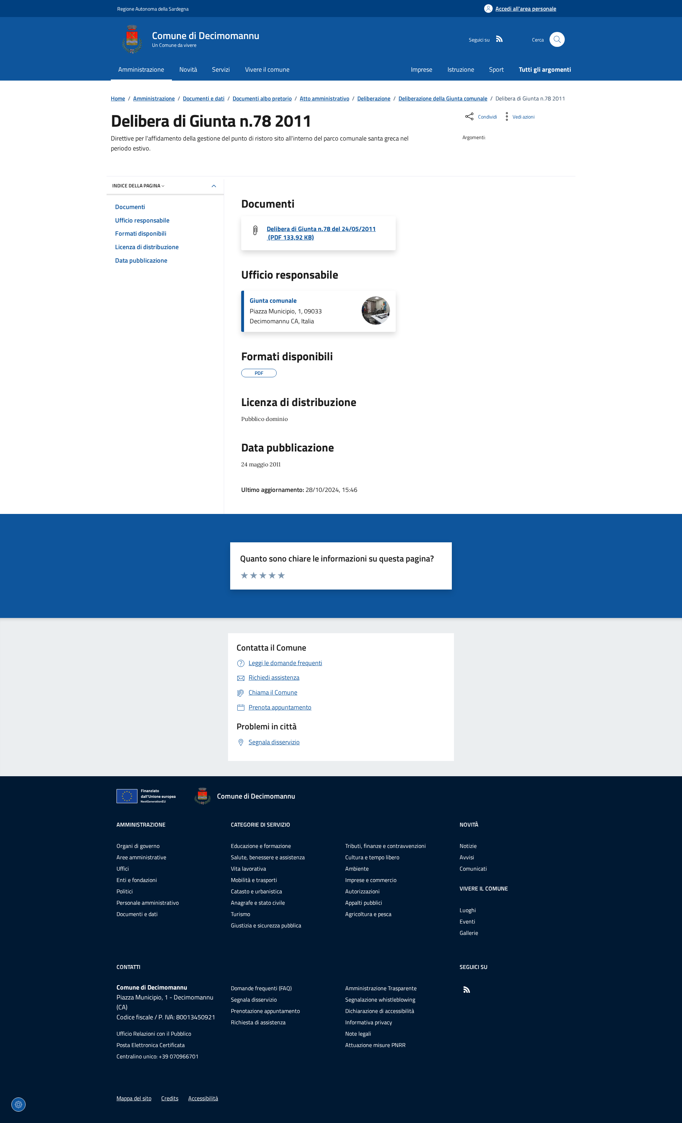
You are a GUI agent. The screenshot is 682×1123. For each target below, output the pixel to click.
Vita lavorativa (248, 868)
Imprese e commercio (370, 880)
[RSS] (496, 39)
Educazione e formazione (261, 846)
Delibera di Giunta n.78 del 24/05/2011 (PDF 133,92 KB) (321, 233)
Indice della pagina (136, 185)
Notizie (468, 846)
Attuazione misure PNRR (375, 1045)
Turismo (240, 914)
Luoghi (468, 910)
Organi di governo (138, 846)
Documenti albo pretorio (262, 98)
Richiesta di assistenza (258, 1022)
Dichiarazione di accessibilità (379, 1011)
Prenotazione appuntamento (265, 1011)
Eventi (467, 921)
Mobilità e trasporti (254, 880)
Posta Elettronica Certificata (151, 1045)
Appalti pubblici (363, 902)
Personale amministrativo (148, 902)
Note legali (358, 1033)
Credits (169, 1098)
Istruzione (461, 69)
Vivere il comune (484, 888)
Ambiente (357, 868)
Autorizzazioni (362, 891)
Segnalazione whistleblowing (380, 999)
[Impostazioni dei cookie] (18, 1104)
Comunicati (473, 868)
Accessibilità (203, 1098)
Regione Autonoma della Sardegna (153, 8)
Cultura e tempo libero (372, 857)
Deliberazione (373, 98)
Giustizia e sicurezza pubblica (266, 925)
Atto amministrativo (324, 98)
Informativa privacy (368, 1022)
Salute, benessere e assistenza (268, 857)
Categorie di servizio (260, 824)
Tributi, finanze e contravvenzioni (385, 846)
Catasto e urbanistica (256, 891)
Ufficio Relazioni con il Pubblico (154, 1033)
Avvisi (467, 857)
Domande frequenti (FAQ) (261, 988)
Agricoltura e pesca (368, 914)
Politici (125, 891)
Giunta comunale (273, 300)
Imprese (421, 69)
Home (118, 98)
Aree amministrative (141, 857)
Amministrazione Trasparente (381, 988)
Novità (469, 824)
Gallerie (469, 932)
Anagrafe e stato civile (258, 902)
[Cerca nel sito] (557, 39)
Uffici (123, 868)
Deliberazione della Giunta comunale (443, 98)
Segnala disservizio (254, 999)
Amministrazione (154, 98)
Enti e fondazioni (137, 880)
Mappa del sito (134, 1098)
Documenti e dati (203, 98)
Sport (496, 69)
